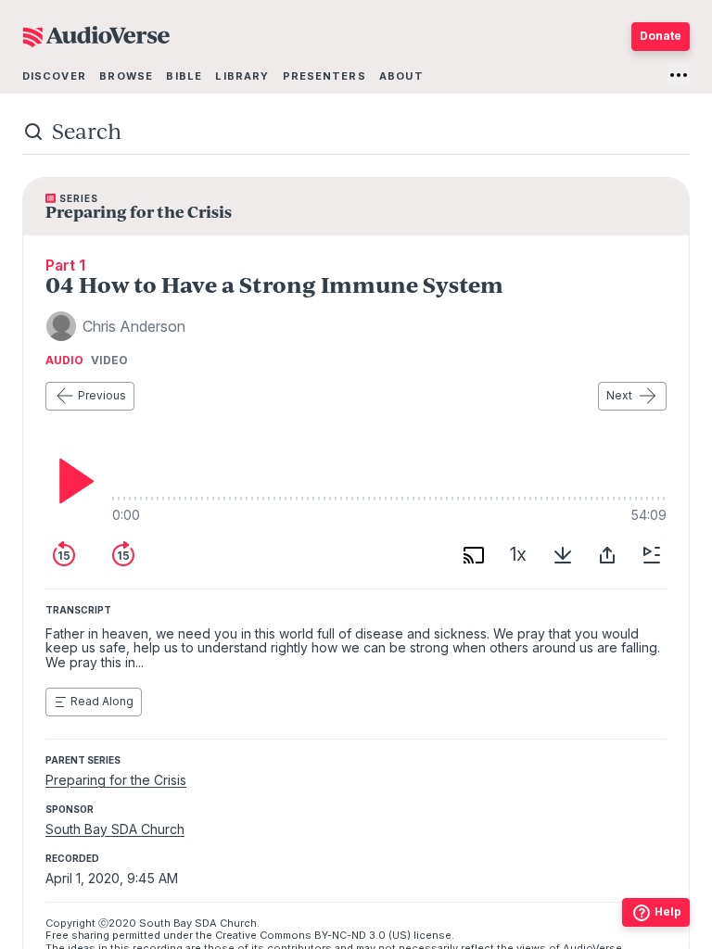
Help (668, 911)
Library (242, 76)
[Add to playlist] (652, 555)
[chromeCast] (474, 555)
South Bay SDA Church (114, 829)
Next (619, 395)
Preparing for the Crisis (115, 780)
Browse (126, 76)
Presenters (324, 76)
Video (109, 360)
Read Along (102, 701)
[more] (679, 75)
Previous (102, 395)
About (401, 76)
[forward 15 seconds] (123, 555)
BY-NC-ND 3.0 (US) (362, 935)
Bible (184, 76)
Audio (64, 360)
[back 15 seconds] (64, 555)
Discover (54, 76)
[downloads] (563, 555)
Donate (660, 36)
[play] (71, 481)
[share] (607, 555)
